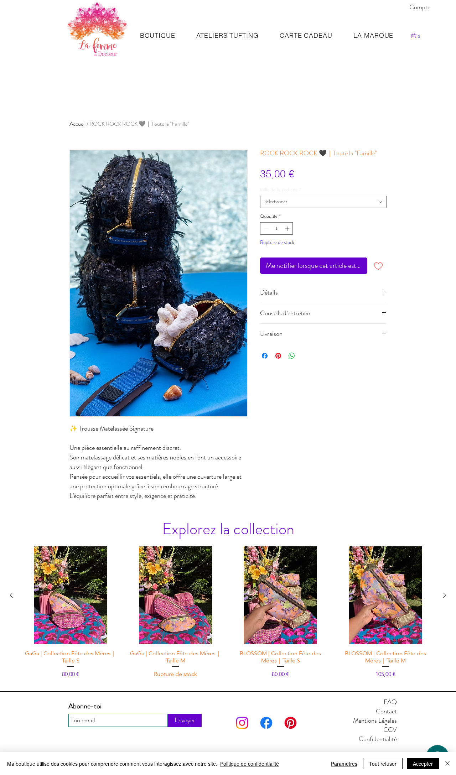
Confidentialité (378, 739)
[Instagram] (242, 723)
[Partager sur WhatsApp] (291, 356)
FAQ (390, 702)
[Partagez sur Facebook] (264, 356)
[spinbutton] (277, 229)
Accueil (77, 124)
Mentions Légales (375, 720)
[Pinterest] (291, 723)
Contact (386, 711)
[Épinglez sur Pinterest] (278, 356)
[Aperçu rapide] (71, 595)
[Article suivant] (444, 595)
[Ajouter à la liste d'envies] (378, 266)
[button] (417, 35)
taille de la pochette (280, 190)
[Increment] (288, 229)
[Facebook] (266, 723)
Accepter (423, 763)
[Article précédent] (11, 595)
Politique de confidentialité (249, 763)
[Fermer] (447, 763)
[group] (228, 612)
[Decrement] (265, 229)
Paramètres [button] (344, 763)
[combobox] (323, 202)
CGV (390, 729)
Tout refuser (383, 763)
